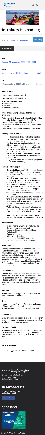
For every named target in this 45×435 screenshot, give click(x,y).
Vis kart (40, 73)
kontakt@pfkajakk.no (15, 375)
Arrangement (7, 48)
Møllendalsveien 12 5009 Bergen (16, 73)
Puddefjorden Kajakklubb (18, 40)
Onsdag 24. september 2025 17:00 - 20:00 (19, 62)
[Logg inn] (37, 5)
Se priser (39, 84)
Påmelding (38, 40)
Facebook (9, 398)
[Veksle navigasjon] (41, 5)
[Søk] (33, 5)
